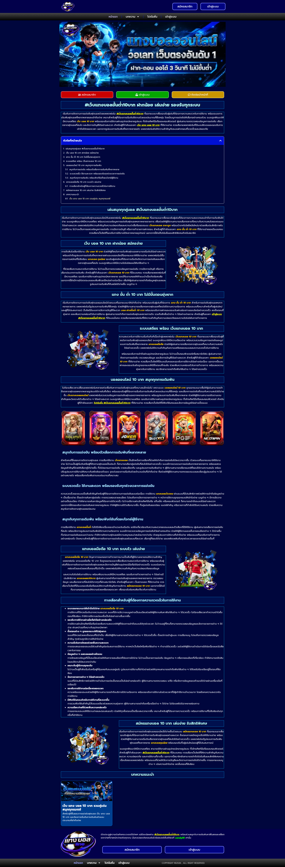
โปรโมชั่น (152, 17)
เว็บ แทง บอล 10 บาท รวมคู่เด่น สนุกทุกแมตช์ (89, 198)
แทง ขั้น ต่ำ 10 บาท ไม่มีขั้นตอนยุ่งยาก (83, 157)
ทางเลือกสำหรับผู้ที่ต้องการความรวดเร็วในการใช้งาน (92, 186)
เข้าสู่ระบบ (170, 17)
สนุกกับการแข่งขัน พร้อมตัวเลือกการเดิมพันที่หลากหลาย (94, 169)
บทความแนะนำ (72, 194)
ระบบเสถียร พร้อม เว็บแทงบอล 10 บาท (83, 161)
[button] (220, 140)
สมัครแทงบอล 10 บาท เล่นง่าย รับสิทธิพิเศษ (86, 190)
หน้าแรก (113, 17)
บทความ (130, 17)
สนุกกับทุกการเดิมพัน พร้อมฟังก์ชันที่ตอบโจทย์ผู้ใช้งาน (94, 177)
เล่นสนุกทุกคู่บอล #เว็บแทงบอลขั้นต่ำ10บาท (85, 148)
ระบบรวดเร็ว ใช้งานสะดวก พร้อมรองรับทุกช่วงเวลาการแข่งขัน (97, 173)
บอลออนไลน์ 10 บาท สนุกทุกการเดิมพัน (84, 165)
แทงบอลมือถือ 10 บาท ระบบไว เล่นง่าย (83, 182)
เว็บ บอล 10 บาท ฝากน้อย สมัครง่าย (82, 152)
